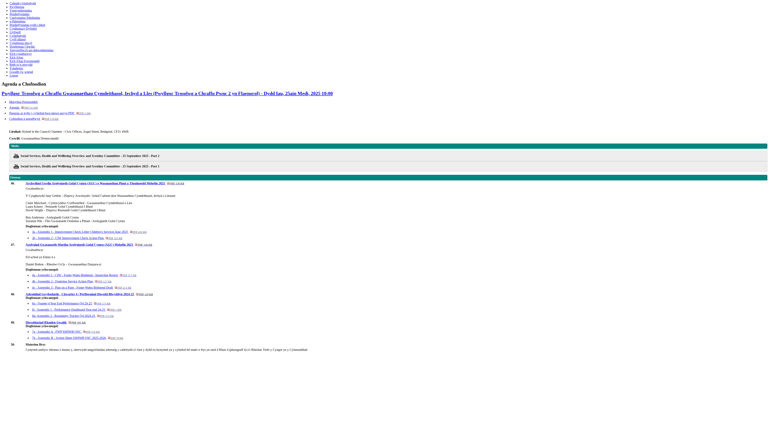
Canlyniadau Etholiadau (25, 17)
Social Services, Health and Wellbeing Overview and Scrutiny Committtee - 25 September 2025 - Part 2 (89, 156)
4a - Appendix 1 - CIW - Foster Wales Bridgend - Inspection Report (84, 275)
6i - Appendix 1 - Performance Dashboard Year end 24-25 (77, 309)
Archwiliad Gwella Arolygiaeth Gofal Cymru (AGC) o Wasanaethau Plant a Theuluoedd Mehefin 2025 (105, 183)
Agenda (23, 107)
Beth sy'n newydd (21, 64)
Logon (14, 75)
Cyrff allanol (18, 39)
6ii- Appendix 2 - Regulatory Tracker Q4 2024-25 (73, 316)
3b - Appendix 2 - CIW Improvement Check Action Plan (77, 238)
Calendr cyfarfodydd (23, 3)
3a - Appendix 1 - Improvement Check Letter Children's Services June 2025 (89, 232)
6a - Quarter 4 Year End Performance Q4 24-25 (71, 303)
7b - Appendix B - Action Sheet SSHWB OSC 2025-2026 (77, 338)
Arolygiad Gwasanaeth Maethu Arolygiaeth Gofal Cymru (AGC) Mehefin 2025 (89, 244)
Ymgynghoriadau (21, 10)
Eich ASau (16, 57)
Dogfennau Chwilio (22, 46)
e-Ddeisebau (17, 21)
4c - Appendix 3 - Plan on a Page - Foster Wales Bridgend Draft (81, 287)
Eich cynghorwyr (21, 54)
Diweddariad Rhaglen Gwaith (56, 322)
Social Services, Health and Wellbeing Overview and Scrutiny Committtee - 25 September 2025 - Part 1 (89, 166)
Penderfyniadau (19, 14)
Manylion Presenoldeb (23, 102)
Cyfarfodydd (18, 35)
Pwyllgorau (17, 7)
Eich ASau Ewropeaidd (24, 61)
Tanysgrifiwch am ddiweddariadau (31, 50)
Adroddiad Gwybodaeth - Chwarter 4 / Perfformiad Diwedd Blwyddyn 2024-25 (89, 294)
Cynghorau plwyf (21, 43)
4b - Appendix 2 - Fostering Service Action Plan (72, 281)
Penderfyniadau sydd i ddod (27, 25)
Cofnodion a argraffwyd (33, 118)
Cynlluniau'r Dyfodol (23, 28)
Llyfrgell (15, 32)
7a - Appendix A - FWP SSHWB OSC (66, 331)
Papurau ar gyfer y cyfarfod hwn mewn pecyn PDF (50, 113)
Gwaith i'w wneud (21, 72)
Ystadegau (16, 68)
